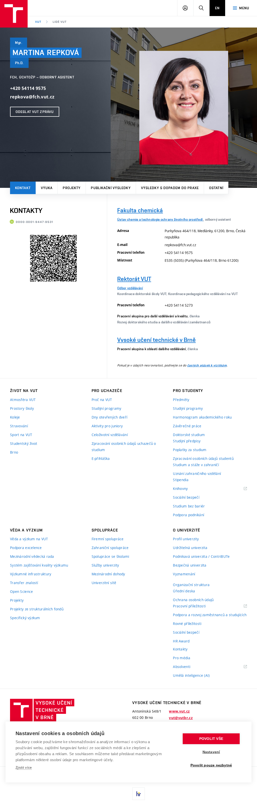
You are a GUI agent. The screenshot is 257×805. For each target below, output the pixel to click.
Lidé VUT (60, 22)
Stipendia (180, 479)
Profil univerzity (186, 538)
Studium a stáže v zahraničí (196, 464)
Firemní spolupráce (108, 538)
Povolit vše (211, 739)
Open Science (21, 591)
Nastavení (211, 752)
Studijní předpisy (187, 441)
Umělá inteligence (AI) (191, 675)
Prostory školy (22, 408)
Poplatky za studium (189, 449)
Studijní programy (106, 408)
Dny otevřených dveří (109, 417)
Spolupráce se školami (110, 556)
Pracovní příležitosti (195, 606)
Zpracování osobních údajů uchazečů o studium (124, 446)
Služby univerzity (105, 565)
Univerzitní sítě (104, 582)
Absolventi (188, 667)
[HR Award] (138, 793)
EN (217, 8)
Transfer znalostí (24, 582)
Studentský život (23, 443)
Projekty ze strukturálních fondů (36, 609)
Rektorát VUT (134, 279)
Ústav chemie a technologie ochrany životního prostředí (160, 219)
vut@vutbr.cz (180, 718)
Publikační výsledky (111, 188)
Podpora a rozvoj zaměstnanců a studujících (209, 614)
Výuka (47, 188)
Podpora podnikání (188, 514)
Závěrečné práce (187, 426)
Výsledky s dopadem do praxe (170, 188)
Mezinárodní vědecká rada (32, 556)
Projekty (72, 188)
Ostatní (216, 188)
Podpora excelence (26, 547)
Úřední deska (184, 591)
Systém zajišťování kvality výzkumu (39, 565)
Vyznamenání (184, 574)
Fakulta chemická (140, 210)
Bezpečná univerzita (189, 565)
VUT (38, 22)
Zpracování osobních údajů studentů (203, 458)
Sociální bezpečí (186, 497)
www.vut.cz (179, 711)
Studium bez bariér (189, 506)
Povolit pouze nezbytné (211, 765)
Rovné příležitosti (187, 623)
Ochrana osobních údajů (193, 599)
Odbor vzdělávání (130, 288)
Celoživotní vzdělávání (110, 434)
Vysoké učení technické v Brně (156, 339)
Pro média (181, 657)
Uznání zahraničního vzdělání (197, 473)
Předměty (181, 399)
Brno (14, 452)
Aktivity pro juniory (107, 426)
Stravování (19, 426)
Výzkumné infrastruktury (30, 574)
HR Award (181, 641)
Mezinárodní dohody (108, 574)
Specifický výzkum (25, 617)
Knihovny (187, 489)
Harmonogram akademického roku (202, 417)
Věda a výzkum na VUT (29, 538)
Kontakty (180, 649)
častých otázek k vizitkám (207, 365)
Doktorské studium (189, 434)
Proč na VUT (102, 399)
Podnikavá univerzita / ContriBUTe (201, 556)
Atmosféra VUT (23, 399)
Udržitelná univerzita (190, 547)
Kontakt (23, 188)
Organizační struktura (191, 584)
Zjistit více (24, 767)
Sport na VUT (21, 434)
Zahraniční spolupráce (110, 547)
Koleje (15, 417)
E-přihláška (101, 458)
